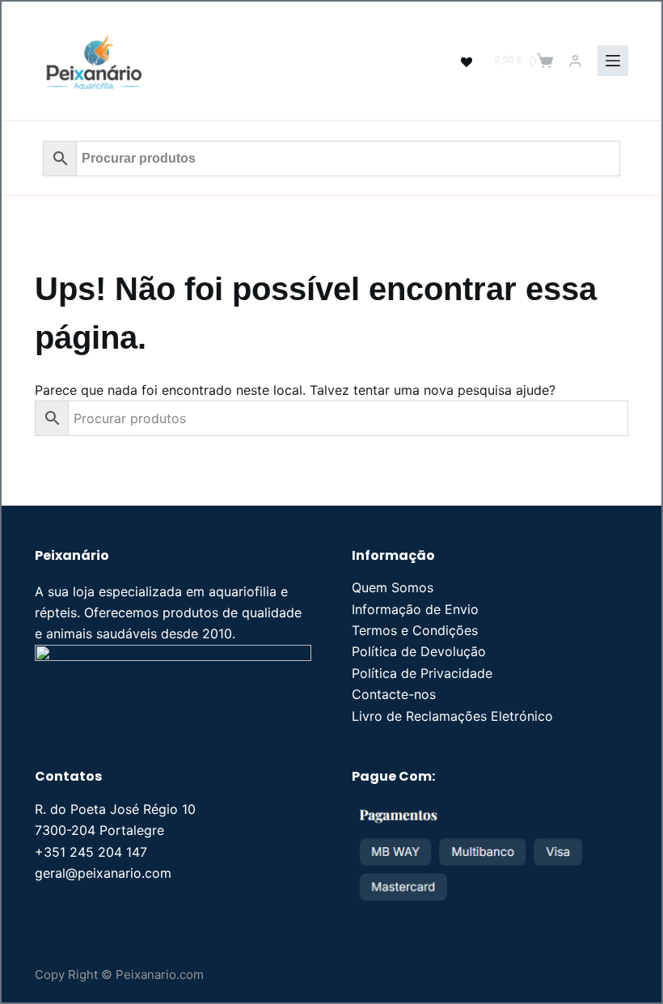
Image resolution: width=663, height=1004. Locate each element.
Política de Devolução (419, 651)
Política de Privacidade (422, 673)
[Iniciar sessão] (575, 61)
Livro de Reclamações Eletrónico (452, 716)
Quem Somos (392, 587)
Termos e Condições (415, 630)
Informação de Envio (415, 609)
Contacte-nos (394, 694)
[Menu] (613, 60)
